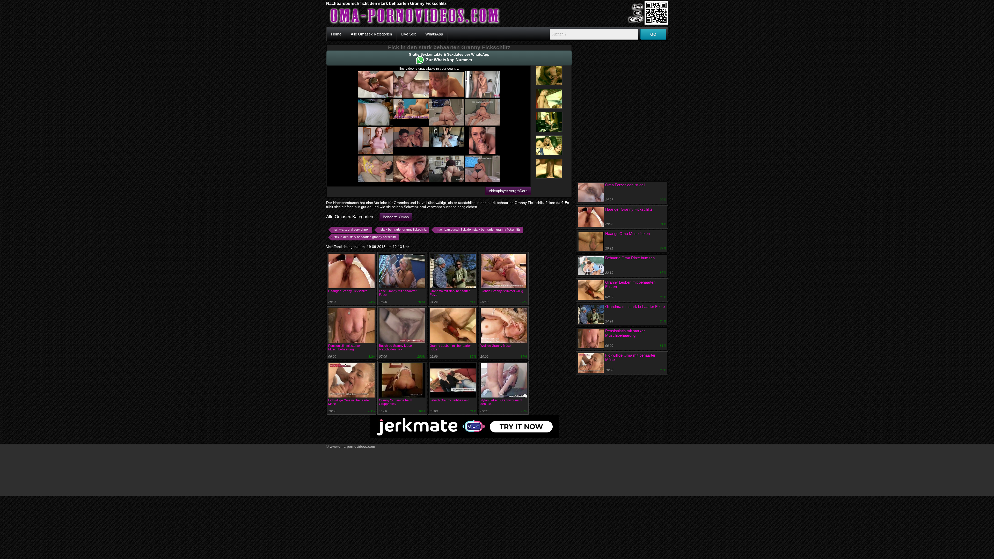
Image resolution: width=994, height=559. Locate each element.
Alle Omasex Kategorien (371, 34)
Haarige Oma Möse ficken (627, 233)
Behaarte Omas (396, 217)
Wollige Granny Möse (495, 346)
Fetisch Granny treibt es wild (449, 400)
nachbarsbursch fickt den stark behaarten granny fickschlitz (478, 229)
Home (336, 34)
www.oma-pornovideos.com (352, 446)
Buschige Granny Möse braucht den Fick (395, 347)
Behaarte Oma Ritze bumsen (630, 258)
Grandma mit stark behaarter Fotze (635, 306)
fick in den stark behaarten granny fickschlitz (365, 237)
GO (653, 34)
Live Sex (408, 34)
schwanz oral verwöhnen (352, 229)
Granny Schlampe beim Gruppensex (395, 402)
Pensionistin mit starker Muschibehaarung (344, 347)
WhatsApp (434, 34)
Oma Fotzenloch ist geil (625, 185)
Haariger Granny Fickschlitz (347, 291)
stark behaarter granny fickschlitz (404, 229)
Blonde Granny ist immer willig (501, 291)
